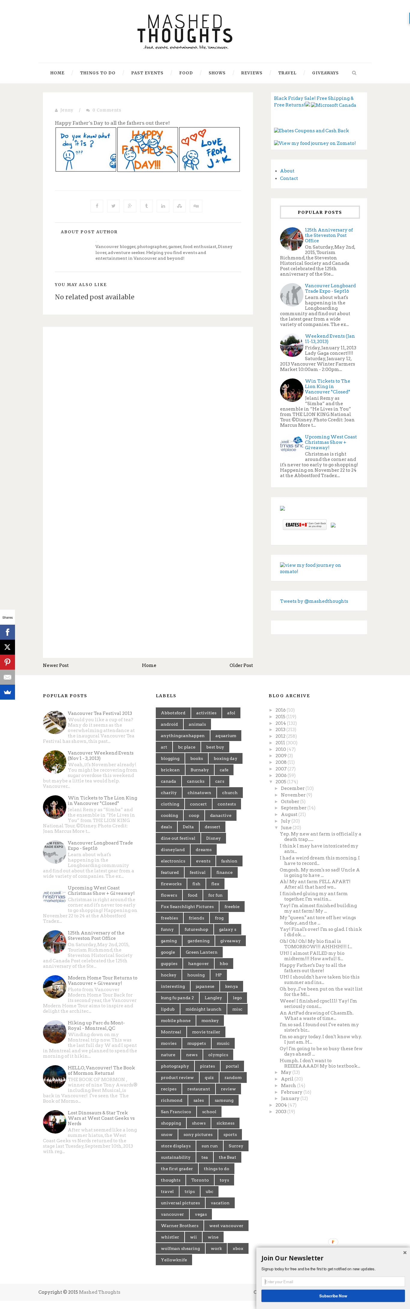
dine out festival (178, 838)
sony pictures (198, 1134)
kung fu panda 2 (177, 997)
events (203, 861)
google (168, 952)
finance (224, 872)
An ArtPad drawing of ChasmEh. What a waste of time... (317, 1015)
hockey (168, 975)
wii (193, 1237)
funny (167, 929)
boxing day (225, 758)
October (290, 801)
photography (175, 1066)
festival (198, 872)
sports (230, 1134)
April (287, 1079)
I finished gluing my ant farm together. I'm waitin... (314, 896)
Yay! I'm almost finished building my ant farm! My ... (318, 908)
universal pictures (180, 1202)
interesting (173, 986)
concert (198, 804)
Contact (289, 178)
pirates (207, 1066)
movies (168, 1043)
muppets (196, 1043)
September (294, 808)
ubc (209, 1191)
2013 (281, 729)
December (293, 788)
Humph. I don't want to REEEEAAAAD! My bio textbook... (320, 1063)
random (233, 1077)
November (293, 795)
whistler (170, 1237)
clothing (170, 804)
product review (177, 1077)
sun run (209, 1145)
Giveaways (325, 73)
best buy (215, 747)
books (196, 758)
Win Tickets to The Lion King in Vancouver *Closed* (327, 386)
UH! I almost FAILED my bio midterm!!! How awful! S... (312, 956)
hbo (224, 963)
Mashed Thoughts (99, 1292)
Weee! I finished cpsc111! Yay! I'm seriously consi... (318, 1003)
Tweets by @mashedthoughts (314, 601)
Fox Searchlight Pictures (187, 906)
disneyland (173, 849)
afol (231, 712)
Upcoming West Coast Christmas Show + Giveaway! (331, 442)
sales (198, 1100)
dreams (204, 849)
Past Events (147, 73)
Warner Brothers (179, 1225)
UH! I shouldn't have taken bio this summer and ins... (320, 979)
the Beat (227, 1157)
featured (170, 872)
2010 (281, 749)
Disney (213, 838)
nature (168, 1054)
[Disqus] (148, 414)
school (209, 1111)
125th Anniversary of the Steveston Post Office (329, 235)
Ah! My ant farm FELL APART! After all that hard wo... (315, 884)
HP (219, 975)
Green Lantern (202, 952)
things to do (216, 1168)
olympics (218, 1054)
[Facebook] (7, 632)
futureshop (196, 929)
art (164, 747)
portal (232, 1066)
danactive (220, 815)
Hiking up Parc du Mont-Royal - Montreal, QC (96, 1025)
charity (169, 792)
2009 (282, 755)
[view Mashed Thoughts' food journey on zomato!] (319, 568)
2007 (282, 769)
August (289, 814)
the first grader (177, 1168)
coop (194, 815)
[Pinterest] (7, 662)
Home (57, 73)
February (292, 1092)
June (287, 827)
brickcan (170, 769)
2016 (281, 710)
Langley (213, 997)
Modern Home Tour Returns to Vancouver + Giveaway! (102, 980)
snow (167, 1134)
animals (197, 724)
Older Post (241, 665)
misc (237, 1009)
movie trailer (206, 1032)
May (286, 1072)
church (230, 792)
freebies (169, 918)
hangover (198, 963)
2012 (281, 736)
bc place (186, 747)
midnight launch (203, 1009)
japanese (205, 986)
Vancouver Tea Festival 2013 (100, 713)
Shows (217, 73)
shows (199, 1123)
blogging (170, 758)
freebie (232, 906)
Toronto (200, 1180)
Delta (188, 826)
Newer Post (56, 665)
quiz (209, 1077)
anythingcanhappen (183, 735)
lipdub (168, 1009)
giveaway (230, 940)
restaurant (198, 1088)
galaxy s (227, 929)
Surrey (236, 1145)
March (289, 1085)
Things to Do (98, 73)
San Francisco (176, 1111)
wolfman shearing (180, 1248)
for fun (215, 895)
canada (168, 781)
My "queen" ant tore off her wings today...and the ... (318, 920)
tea (204, 1157)
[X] (7, 647)
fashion (229, 861)
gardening (199, 940)
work (216, 1248)
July (286, 821)
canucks (195, 781)
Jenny (67, 110)
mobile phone (176, 1020)
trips (190, 1191)
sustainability (176, 1157)
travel (167, 1191)
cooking (169, 815)
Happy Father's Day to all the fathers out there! (313, 968)
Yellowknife (174, 1259)
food (192, 895)
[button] (333, 1258)
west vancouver (226, 1225)
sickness (225, 1123)
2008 (282, 762)
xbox (238, 1248)
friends (196, 918)
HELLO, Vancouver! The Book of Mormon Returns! (101, 1070)
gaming (169, 940)
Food (186, 73)
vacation (220, 1202)
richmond (171, 1100)
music (223, 1043)
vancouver (172, 1214)
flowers (169, 895)
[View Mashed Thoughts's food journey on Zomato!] (315, 143)
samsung (224, 1100)
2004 (282, 1105)
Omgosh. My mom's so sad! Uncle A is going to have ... (320, 872)
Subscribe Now (333, 1295)
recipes (168, 1088)
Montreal (171, 1032)
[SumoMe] (7, 692)
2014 (281, 723)
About (287, 171)
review (228, 1088)
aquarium (226, 735)
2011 (281, 743)
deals (166, 826)
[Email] (7, 677)
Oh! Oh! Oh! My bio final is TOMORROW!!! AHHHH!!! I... (316, 944)
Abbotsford (173, 712)
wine (213, 1237)
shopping (171, 1123)
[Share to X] (113, 206)
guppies (169, 963)
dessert (212, 826)
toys (224, 1180)
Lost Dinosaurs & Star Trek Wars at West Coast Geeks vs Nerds (101, 1118)
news (191, 1054)
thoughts (170, 1180)
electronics (173, 861)
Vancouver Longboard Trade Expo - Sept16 (330, 288)
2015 (281, 716)
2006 (282, 775)
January (290, 1098)
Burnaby (200, 769)
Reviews (252, 73)
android (169, 724)
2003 (281, 1111)
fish (196, 883)
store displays (176, 1145)
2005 (281, 782)
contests (227, 804)
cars (219, 781)
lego (237, 997)
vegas (201, 1214)
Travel (287, 73)
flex (215, 883)
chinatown (199, 792)
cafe (224, 769)
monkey (210, 1020)
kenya (231, 986)
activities (206, 712)
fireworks (171, 883)
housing (196, 975)
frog (219, 918)
